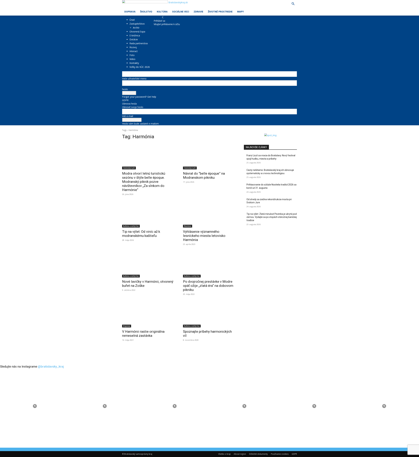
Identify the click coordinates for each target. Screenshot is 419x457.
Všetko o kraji (224, 454)
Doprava (130, 11)
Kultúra (162, 11)
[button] (293, 4)
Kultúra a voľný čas (131, 226)
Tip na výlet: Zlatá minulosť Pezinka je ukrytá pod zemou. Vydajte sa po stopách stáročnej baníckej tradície (271, 217)
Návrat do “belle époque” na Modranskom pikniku (204, 175)
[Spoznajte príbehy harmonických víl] (209, 314)
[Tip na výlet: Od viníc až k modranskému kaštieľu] (148, 214)
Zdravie (198, 11)
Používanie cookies (280, 454)
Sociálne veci (180, 11)
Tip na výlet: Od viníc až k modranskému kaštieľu (141, 234)
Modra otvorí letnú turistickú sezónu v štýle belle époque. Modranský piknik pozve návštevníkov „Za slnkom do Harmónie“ (143, 181)
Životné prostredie (220, 11)
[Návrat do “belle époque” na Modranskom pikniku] (209, 156)
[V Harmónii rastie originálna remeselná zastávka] (148, 314)
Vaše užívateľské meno (134, 78)
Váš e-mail (127, 116)
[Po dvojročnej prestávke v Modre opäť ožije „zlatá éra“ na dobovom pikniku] (209, 264)
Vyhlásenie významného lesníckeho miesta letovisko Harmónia (204, 236)
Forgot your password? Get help (139, 96)
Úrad (132, 19)
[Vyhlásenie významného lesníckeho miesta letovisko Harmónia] (209, 214)
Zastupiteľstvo (137, 23)
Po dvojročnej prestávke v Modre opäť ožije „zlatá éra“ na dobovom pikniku (208, 286)
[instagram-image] (35, 406)
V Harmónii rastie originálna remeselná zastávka (143, 334)
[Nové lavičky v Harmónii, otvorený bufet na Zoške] (148, 264)
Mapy (240, 11)
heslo (125, 89)
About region (240, 454)
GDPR (125, 100)
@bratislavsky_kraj (51, 366)
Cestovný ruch (129, 168)
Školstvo (146, 11)
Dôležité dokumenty (258, 454)
